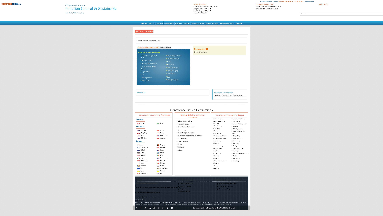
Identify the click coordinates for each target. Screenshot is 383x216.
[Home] (31, 4)
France (162, 150)
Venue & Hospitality (212, 23)
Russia (162, 165)
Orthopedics (217, 153)
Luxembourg (163, 158)
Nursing (235, 146)
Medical (216, 143)
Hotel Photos (165, 47)
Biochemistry (236, 121)
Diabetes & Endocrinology (185, 121)
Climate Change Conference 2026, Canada (205, 7)
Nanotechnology (218, 146)
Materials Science (237, 138)
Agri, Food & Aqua (219, 119)
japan (142, 135)
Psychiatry (216, 163)
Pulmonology (236, 158)
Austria (143, 145)
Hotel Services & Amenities (148, 47)
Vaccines (216, 168)
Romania (143, 165)
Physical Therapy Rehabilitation (186, 133)
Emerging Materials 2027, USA (202, 9)
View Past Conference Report (228, 183)
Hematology (236, 136)
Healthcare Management (184, 124)
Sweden (162, 171)
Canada (143, 123)
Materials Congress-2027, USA (202, 11)
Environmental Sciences (220, 136)
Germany (143, 152)
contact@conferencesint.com (146, 197)
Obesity (180, 144)
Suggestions (184, 189)
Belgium (162, 145)
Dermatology (217, 133)
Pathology (235, 151)
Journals (159, 23)
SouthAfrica (163, 168)
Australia (143, 130)
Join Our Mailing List (186, 183)
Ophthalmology (182, 130)
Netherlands (144, 160)
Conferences (168, 23)
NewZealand (163, 135)
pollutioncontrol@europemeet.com (149, 192)
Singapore (163, 138)
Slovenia (143, 168)
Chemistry (217, 131)
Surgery (216, 166)
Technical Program (197, 23)
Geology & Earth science (220, 138)
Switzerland (144, 173)
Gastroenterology (182, 138)
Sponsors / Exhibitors (226, 23)
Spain (142, 171)
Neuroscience (218, 148)
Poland (142, 163)
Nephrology (236, 143)
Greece (162, 152)
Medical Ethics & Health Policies (186, 127)
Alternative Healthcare (239, 119)
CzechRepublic (145, 147)
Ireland (162, 155)
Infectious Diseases (183, 141)
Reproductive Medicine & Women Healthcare (190, 135)
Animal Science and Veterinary (219, 122)
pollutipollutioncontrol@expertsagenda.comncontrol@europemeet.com (157, 187)
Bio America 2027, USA (200, 13)
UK (161, 173)
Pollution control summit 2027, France (267, 9)
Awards (238, 23)
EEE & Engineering (237, 129)
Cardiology (217, 128)
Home (145, 23)
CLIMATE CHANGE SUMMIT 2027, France (268, 7)
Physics (235, 156)
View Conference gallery (226, 186)
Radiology (180, 150)
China (162, 130)
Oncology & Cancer (238, 148)
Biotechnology (218, 126)
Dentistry (235, 126)
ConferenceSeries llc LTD (213, 208)
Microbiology (236, 141)
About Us (151, 23)
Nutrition (216, 151)
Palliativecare (181, 147)
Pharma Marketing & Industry (241, 153)
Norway (162, 160)
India (161, 133)
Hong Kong (144, 133)
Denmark (162, 147)
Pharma (216, 158)
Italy (142, 158)
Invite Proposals (185, 191)
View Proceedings (224, 189)
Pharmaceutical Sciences (221, 161)
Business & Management (240, 124)
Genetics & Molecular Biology (238, 132)
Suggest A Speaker (186, 186)
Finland (143, 150)
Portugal (162, 163)
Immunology (217, 141)
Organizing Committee (182, 23)
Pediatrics (216, 156)
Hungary (143, 155)
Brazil (161, 123)
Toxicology (236, 161)
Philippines (144, 138)
